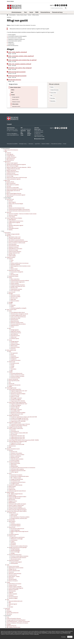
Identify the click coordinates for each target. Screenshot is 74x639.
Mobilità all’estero (14, 466)
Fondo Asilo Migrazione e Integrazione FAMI (18, 441)
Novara (28, 130)
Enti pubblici (9, 611)
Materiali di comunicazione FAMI (17, 444)
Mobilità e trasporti (10, 492)
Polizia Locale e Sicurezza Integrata (16, 203)
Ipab (12, 370)
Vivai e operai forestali (15, 290)
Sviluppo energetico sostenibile (15, 586)
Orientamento (11, 488)
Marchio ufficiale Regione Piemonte (14, 193)
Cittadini (8, 610)
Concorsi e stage (10, 176)
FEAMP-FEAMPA (12, 256)
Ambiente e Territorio (11, 257)
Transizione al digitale (13, 598)
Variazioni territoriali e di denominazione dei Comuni (19, 211)
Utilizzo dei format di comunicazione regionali (16, 195)
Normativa (53, 98)
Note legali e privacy (23, 143)
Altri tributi (11, 607)
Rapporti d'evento (14, 514)
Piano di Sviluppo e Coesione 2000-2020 (19, 433)
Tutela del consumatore (15, 360)
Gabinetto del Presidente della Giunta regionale (16, 164)
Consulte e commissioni (11, 157)
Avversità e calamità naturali (14, 238)
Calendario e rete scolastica (16, 453)
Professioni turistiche (16, 101)
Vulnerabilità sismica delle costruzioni (18, 557)
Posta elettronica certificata (56, 143)
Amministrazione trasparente (12, 174)
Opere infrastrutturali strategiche (15, 507)
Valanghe (13, 553)
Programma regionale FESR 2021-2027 (19, 404)
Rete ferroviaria (12, 499)
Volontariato (13, 543)
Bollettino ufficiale (10, 182)
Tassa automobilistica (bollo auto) (15, 601)
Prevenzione (11, 572)
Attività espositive (14, 319)
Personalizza (63, 636)
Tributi (8, 599)
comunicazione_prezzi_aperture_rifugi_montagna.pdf (19, 68)
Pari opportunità (14, 353)
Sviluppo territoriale (13, 585)
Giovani (12, 354)
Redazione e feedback (45, 143)
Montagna (11, 293)
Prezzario (13, 522)
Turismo (13, 94)
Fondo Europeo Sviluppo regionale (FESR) (17, 402)
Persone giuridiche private (14, 380)
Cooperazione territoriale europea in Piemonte (20, 424)
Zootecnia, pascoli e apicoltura (15, 251)
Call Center (9, 186)
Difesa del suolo (12, 527)
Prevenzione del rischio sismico (15, 554)
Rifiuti (12, 267)
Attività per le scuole (15, 457)
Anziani (12, 367)
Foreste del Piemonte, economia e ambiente (20, 280)
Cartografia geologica (15, 549)
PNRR (36, 12)
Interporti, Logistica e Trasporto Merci (16, 505)
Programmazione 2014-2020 (17, 414)
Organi (5, 151)
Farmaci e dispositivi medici (14, 570)
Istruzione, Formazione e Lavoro (13, 449)
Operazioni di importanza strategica (18, 393)
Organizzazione (7, 161)
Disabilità (10, 372)
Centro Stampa (12, 216)
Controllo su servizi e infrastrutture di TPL (17, 508)
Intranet (64, 143)
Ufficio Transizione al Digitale (12, 166)
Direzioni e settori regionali (12, 163)
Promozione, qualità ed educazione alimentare (18, 241)
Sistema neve (13, 337)
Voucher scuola (14, 451)
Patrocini (8, 192)
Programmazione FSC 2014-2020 (18, 437)
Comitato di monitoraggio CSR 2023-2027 (19, 418)
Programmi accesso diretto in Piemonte (19, 425)
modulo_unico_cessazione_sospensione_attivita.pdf (19, 64)
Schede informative (55, 90)
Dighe (12, 533)
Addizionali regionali (13, 604)
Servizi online (53, 92)
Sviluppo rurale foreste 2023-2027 (18, 286)
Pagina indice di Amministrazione (11, 150)
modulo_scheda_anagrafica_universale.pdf (17, 52)
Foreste (10, 277)
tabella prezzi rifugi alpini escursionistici (17, 72)
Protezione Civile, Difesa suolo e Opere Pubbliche (16, 511)
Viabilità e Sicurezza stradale (14, 498)
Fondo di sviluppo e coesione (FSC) (16, 428)
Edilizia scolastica (12, 486)
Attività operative (14, 563)
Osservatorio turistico (16, 106)
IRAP (10, 602)
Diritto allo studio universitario (17, 459)
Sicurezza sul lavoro (13, 575)
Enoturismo (13, 348)
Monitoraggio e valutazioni (16, 398)
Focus (8, 617)
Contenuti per (7, 608)
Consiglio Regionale (11, 155)
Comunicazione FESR (15, 411)
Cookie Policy (36, 634)
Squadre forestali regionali (16, 562)
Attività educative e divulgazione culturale (19, 314)
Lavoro (10, 473)
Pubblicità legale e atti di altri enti (13, 190)
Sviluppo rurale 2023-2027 (14, 253)
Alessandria (23, 130)
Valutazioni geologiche (15, 550)
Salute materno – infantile (14, 576)
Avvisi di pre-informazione (16, 392)
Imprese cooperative (13, 594)
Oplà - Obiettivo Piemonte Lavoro (13, 627)
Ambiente (11, 258)
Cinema (12, 327)
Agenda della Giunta (11, 158)
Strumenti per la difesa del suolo (17, 528)
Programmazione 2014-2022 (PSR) (18, 421)
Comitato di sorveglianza (16, 399)
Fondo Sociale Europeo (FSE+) (15, 389)
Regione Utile (7, 180)
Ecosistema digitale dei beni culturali (18, 315)
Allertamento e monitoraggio (17, 538)
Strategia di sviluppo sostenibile (13, 234)
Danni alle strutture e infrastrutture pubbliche (20, 517)
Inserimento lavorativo (15, 377)
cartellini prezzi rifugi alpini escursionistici (17, 76)
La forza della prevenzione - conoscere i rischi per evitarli (18, 621)
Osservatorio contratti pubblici (13, 187)
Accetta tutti (70, 636)
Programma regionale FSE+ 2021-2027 (19, 391)
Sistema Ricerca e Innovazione (15, 583)
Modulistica (53, 101)
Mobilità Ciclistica (12, 495)
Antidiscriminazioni (15, 357)
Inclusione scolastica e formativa (17, 376)
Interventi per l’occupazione (16, 475)
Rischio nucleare (14, 269)
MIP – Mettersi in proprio (16, 478)
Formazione (13, 544)
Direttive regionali (14, 472)
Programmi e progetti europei (15, 422)
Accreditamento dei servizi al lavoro (18, 482)
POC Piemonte (14, 434)
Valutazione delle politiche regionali (16, 225)
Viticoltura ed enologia (13, 250)
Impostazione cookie (40, 138)
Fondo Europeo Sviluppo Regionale (16, 588)
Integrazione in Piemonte (16, 443)
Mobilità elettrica (12, 502)
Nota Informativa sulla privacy (14, 79)
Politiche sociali (12, 361)
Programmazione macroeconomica (16, 221)
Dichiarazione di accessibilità (12, 143)
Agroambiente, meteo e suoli (14, 237)
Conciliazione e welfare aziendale (15, 485)
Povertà (12, 364)
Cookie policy (30, 143)
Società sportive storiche (16, 332)
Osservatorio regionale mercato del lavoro (17, 491)
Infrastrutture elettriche (15, 524)
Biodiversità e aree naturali (14, 270)
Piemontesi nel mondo (15, 318)
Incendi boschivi (14, 540)
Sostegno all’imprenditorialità (17, 479)
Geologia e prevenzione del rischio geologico (18, 547)
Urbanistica (13, 305)
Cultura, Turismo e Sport (15, 87)
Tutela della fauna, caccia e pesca (15, 248)
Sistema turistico (15, 99)
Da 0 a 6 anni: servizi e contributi (17, 454)
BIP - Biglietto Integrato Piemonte (16, 493)
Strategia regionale (15, 97)
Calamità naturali (12, 512)
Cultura (12, 90)
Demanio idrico (12, 520)
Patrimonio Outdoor (15, 301)
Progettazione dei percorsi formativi (18, 470)
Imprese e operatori (15, 283)
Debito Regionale (12, 219)
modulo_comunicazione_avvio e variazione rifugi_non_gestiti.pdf (22, 60)
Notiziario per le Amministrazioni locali (16, 208)
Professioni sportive (15, 338)
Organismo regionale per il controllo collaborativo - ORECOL (19, 167)
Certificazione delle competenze (17, 469)
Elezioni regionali (12, 202)
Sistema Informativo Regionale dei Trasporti (17, 509)
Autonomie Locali (10, 199)
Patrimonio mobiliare (13, 215)
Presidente (9, 153)
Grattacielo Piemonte (11, 173)
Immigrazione (13, 359)
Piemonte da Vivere (57, 12)
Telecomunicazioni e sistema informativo (19, 546)
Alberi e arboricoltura (15, 279)
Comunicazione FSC (15, 431)
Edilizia (12, 306)
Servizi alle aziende (12, 244)
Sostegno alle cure (12, 569)
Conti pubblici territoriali (13, 228)
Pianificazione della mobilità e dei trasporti (17, 504)
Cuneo (22, 135)
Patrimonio (9, 212)
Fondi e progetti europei (11, 388)
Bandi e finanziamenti (11, 183)
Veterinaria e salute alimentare (15, 573)
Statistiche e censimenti (13, 247)
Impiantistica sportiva (15, 335)
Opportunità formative (15, 463)
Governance (13, 430)
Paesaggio (11, 302)
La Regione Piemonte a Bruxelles (13, 169)
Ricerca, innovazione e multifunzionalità (17, 242)
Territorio (10, 303)
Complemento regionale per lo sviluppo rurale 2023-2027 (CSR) (24, 417)
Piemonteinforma (10, 160)
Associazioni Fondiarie (15, 295)
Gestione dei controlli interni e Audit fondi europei (17, 177)
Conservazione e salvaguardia (17, 272)
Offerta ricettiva (15, 104)
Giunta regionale (10, 154)
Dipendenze (11, 578)
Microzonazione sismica (16, 559)
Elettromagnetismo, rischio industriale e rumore (20, 266)
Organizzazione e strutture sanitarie (16, 567)
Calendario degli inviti (15, 406)
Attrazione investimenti (13, 589)
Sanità (8, 565)
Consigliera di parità (15, 483)
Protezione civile (12, 536)
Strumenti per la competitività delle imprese (20, 476)
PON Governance (12, 446)
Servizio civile (11, 383)
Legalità (10, 386)
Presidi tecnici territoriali (14, 560)
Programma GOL (12, 489)
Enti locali (11, 200)
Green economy (12, 292)
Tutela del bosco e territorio (16, 289)
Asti (21, 132)
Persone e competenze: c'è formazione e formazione (17, 623)
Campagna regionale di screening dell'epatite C (16, 620)
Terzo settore (13, 369)
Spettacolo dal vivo (15, 325)
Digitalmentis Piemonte (11, 625)
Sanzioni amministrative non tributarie (14, 189)
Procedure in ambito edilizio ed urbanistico (19, 556)
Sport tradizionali (14, 334)
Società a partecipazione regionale (13, 179)
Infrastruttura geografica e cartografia (18, 308)
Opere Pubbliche (12, 521)
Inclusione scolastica (15, 460)
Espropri (10, 205)
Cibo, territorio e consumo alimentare (16, 240)
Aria (11, 261)
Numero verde (37, 129)
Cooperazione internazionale (14, 385)
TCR (9, 605)
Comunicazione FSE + (15, 395)
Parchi (12, 273)
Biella (22, 133)
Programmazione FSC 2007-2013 (18, 438)
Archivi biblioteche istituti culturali (18, 312)
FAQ (51, 95)
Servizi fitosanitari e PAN (14, 245)
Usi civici (10, 206)
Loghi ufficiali (37, 143)
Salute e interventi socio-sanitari (17, 375)
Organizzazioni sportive (15, 331)
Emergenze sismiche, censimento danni (19, 518)
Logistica (12, 541)
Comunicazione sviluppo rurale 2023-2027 (19, 419)
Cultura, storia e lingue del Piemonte (18, 317)
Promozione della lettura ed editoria (18, 324)
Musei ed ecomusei (15, 321)
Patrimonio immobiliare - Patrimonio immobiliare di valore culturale (22, 214)
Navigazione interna (13, 501)
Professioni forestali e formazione (18, 285)
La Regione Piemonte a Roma (13, 171)
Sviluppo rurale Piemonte (14, 415)
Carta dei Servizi (10, 196)
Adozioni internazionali (13, 379)
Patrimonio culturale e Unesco (17, 322)
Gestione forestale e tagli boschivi (18, 282)
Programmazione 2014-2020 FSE (18, 401)
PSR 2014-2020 (14, 287)
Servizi (31, 12)
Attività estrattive (12, 591)
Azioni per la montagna (15, 296)
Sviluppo (8, 582)
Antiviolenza (13, 356)
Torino (28, 132)
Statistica (10, 229)
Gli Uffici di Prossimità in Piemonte (14, 618)
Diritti (10, 351)
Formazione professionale (14, 462)
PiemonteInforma (45, 12)
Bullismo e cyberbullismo (16, 456)
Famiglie (12, 366)
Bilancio (10, 224)
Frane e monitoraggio (15, 552)
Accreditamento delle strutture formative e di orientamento (23, 467)
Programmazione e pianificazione (17, 537)
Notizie (52, 87)
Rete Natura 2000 (14, 274)
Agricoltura (9, 235)
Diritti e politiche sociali (11, 350)
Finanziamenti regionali (15, 525)
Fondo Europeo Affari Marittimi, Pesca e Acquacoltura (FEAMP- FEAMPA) (24, 440)
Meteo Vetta (13, 299)
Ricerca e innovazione (13, 581)
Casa (10, 382)
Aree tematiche (7, 232)
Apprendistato (14, 464)
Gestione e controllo (15, 396)
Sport (12, 92)
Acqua (12, 260)
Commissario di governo (14, 534)
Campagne (9, 624)
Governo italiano (10, 1)
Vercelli (28, 135)
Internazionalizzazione (13, 596)
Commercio (11, 595)
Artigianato (11, 592)
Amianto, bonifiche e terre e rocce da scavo (19, 263)
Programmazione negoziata (14, 222)
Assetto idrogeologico (15, 530)
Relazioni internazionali (11, 170)
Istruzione (11, 450)
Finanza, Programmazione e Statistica (14, 218)
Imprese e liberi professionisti (12, 612)
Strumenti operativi (13, 579)
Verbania (29, 133)
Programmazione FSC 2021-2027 (18, 435)
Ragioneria (11, 227)
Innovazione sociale (15, 363)
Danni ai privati (14, 515)
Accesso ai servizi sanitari (14, 566)
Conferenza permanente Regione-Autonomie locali (19, 209)
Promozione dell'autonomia (16, 373)
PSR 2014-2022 (12, 254)
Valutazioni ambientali (15, 264)
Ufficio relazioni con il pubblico (13, 184)
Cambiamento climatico (13, 276)
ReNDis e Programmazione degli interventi (19, 531)
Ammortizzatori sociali (15, 480)
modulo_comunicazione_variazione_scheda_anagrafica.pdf (21, 56)
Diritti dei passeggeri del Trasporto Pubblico (17, 496)
